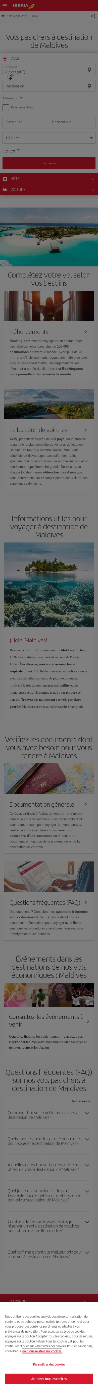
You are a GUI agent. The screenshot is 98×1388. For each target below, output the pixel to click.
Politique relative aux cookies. (42, 1351)
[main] (49, 1345)
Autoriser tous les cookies (48, 1378)
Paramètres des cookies (49, 1364)
